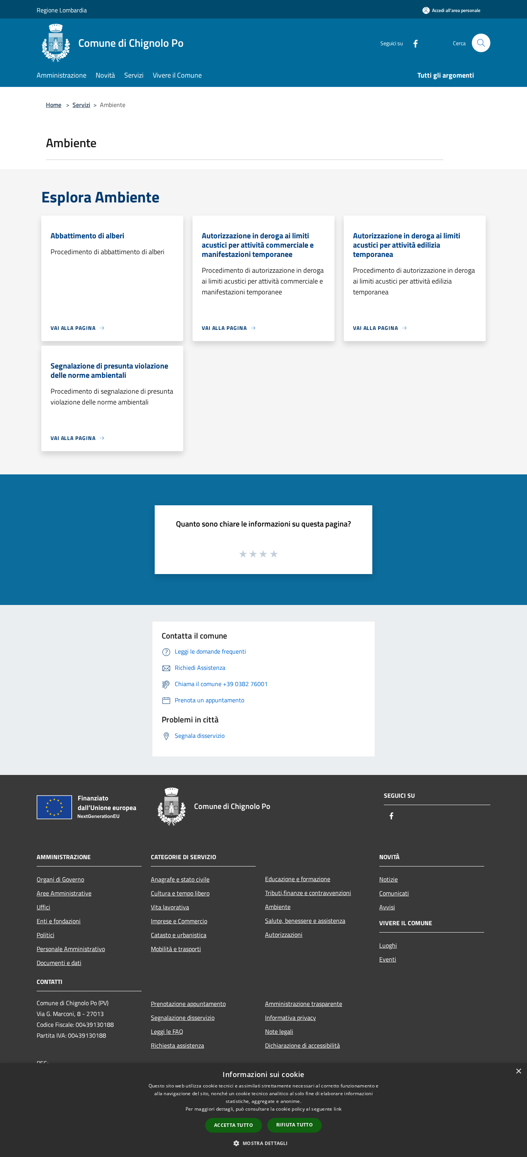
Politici (45, 935)
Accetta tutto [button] (233, 1125)
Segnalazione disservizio (183, 1017)
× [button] (518, 1071)
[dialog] (263, 1110)
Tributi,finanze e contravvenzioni (308, 892)
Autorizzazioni (283, 934)
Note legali (279, 1031)
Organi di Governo (60, 879)
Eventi (387, 959)
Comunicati (394, 893)
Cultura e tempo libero (180, 893)
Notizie (388, 879)
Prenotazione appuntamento (188, 1003)
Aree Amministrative (64, 893)
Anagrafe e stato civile (180, 879)
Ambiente (278, 906)
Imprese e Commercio (179, 921)
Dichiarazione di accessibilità (302, 1045)
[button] (263, 1143)
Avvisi (387, 907)
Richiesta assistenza (177, 1045)
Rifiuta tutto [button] (294, 1124)
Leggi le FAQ (167, 1031)
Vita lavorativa (170, 907)
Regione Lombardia (62, 10)
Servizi (81, 104)
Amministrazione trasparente (303, 1003)
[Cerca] (481, 43)
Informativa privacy (290, 1017)
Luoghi (388, 945)
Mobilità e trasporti (176, 948)
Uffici (43, 907)
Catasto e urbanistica (178, 935)
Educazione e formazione (297, 878)
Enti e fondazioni (59, 921)
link (337, 1109)
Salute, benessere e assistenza (305, 920)
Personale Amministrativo (71, 948)
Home (53, 104)
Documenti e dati (59, 962)
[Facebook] (412, 42)
